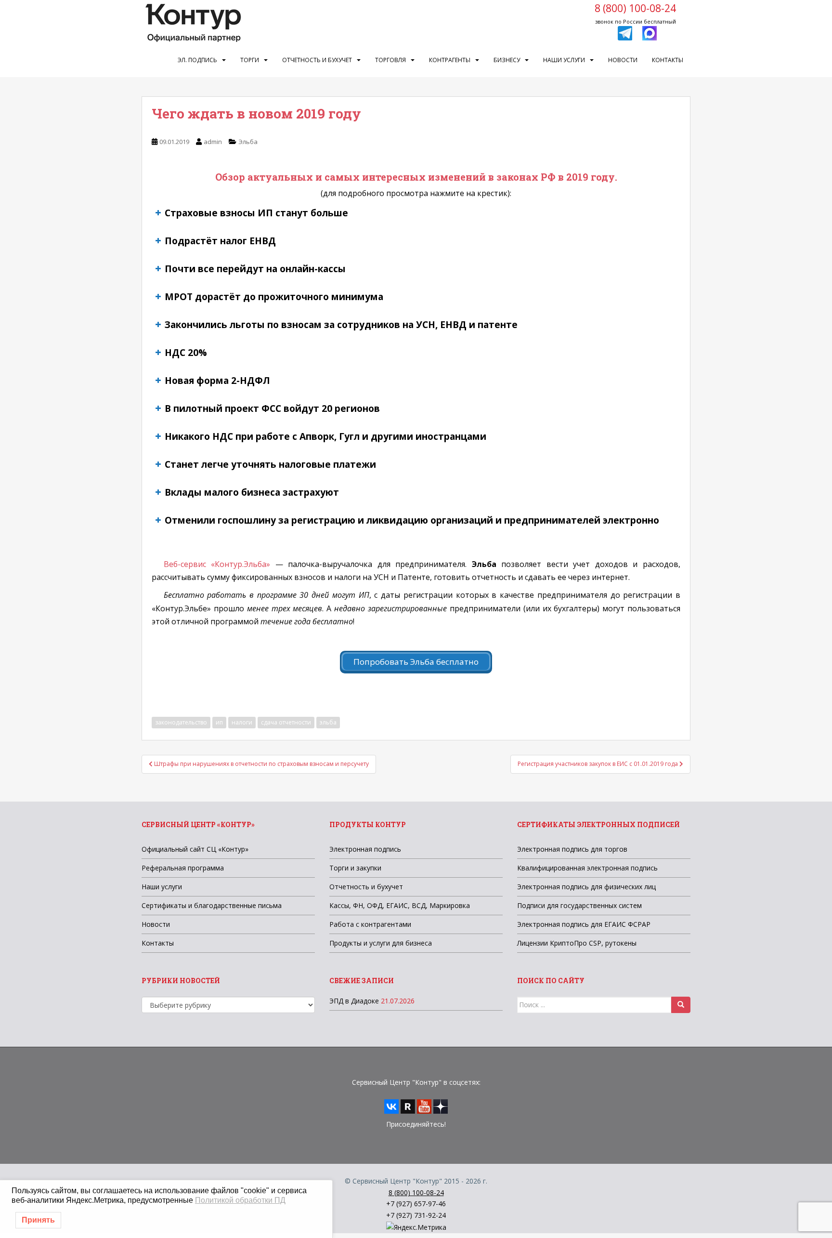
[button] (416, 213)
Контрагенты (449, 60)
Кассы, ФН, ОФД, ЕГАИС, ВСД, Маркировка (399, 905)
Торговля (390, 60)
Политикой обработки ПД (240, 1200)
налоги (242, 722)
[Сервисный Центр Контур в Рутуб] (408, 1105)
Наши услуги (564, 60)
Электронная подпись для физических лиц (586, 886)
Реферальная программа (183, 867)
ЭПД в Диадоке (354, 1000)
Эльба (248, 141)
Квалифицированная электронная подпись (587, 867)
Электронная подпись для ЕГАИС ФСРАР (583, 924)
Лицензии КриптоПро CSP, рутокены (577, 943)
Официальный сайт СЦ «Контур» (195, 849)
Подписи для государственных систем (579, 905)
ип (219, 722)
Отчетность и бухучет (317, 60)
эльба (328, 722)
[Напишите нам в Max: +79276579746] (649, 32)
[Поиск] (680, 1005)
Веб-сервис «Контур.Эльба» (217, 564)
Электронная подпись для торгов (572, 849)
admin (213, 141)
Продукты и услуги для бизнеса (380, 943)
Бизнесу (507, 60)
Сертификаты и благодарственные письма (212, 905)
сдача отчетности (286, 722)
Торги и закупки (355, 867)
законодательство (181, 722)
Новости (622, 60)
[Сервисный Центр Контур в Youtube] (424, 1105)
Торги (249, 60)
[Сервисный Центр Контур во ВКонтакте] (391, 1105)
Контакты (667, 60)
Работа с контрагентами (370, 924)
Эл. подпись (197, 60)
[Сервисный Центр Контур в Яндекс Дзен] (440, 1105)
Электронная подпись (365, 849)
